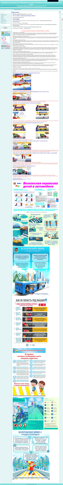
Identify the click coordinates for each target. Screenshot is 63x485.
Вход (20, 9)
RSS (62, 8)
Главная (15, 9)
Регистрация (17, 9)
